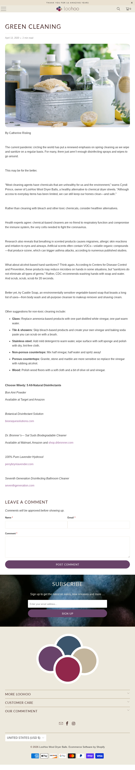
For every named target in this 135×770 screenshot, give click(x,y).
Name (9, 517)
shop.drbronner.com (61, 442)
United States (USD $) (23, 737)
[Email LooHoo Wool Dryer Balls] (61, 724)
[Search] (118, 8)
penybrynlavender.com (19, 464)
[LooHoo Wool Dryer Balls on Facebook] (67, 724)
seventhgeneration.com (19, 485)
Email (71, 517)
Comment (11, 533)
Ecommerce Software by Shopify (87, 746)
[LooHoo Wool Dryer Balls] (67, 8)
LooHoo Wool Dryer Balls (53, 746)
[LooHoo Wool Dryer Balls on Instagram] (73, 724)
